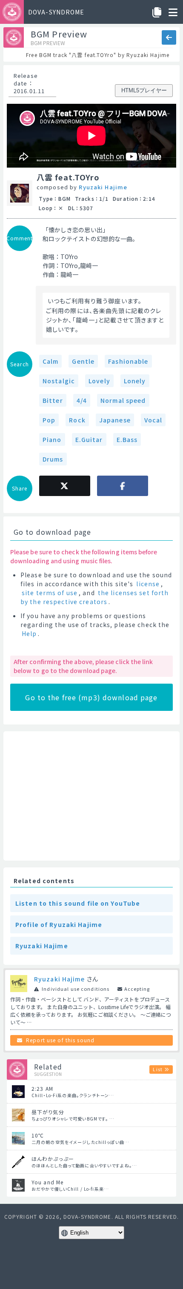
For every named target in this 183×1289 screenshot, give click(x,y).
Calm (50, 361)
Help (29, 633)
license (148, 583)
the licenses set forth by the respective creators (94, 597)
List (157, 1069)
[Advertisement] (91, 796)
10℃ (37, 1135)
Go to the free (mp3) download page (91, 697)
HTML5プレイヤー (144, 90)
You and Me (47, 1182)
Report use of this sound (60, 1040)
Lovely (99, 380)
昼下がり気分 (47, 1111)
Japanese (115, 420)
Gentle (83, 361)
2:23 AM (42, 1088)
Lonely (135, 380)
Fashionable (128, 361)
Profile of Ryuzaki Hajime (58, 924)
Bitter (53, 400)
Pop (49, 420)
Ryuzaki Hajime (103, 187)
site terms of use (49, 592)
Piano (52, 439)
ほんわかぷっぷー (52, 1158)
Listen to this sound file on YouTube (77, 903)
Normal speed (123, 400)
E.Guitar (89, 439)
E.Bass (127, 439)
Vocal (153, 420)
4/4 (82, 400)
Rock (77, 420)
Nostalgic (59, 380)
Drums (53, 459)
